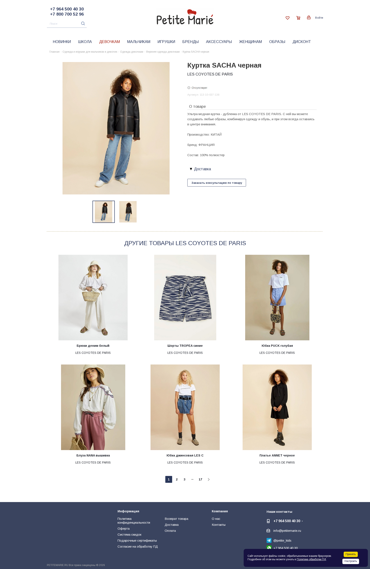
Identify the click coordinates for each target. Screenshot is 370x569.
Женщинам (250, 42)
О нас (216, 518)
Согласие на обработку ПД (138, 546)
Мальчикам (138, 42)
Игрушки (166, 42)
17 (200, 479)
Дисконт (301, 42)
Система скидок (129, 534)
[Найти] (82, 23)
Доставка (172, 524)
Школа (85, 42)
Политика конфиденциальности (134, 520)
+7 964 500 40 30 (67, 9)
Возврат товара (176, 518)
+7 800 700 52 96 (67, 14)
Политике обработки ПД (311, 559)
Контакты (218, 524)
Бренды (190, 42)
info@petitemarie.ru (287, 530)
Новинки (62, 42)
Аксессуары (219, 42)
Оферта (124, 528)
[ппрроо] (116, 128)
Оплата (170, 530)
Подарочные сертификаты (137, 540)
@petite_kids (282, 540)
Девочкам (109, 42)
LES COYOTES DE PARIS (210, 74)
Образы (277, 42)
